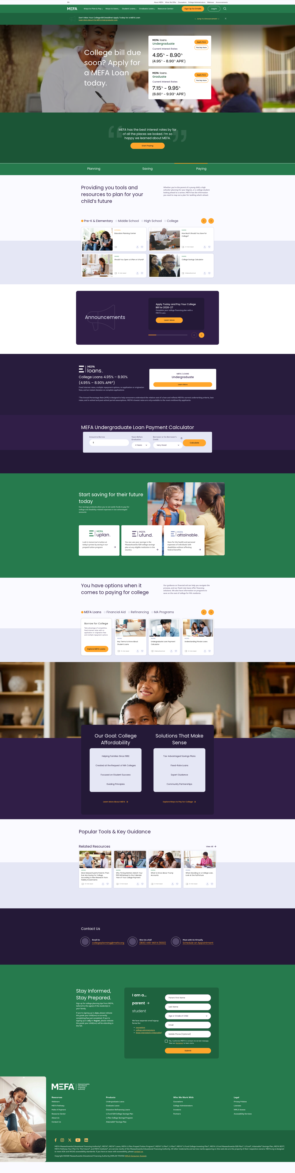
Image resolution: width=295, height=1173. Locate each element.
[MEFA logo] (72, 8)
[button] (226, 18)
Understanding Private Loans (196, 641)
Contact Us (56, 1122)
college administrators (145, 1030)
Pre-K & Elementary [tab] (98, 221)
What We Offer (170, 2)
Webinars (210, 2)
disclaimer (179, 1043)
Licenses (237, 1106)
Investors (177, 1110)
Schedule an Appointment (198, 942)
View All (209, 846)
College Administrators (196, 2)
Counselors (182, 2)
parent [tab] (138, 1003)
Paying (201, 169)
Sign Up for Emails (192, 8)
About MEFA (158, 2)
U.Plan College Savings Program (119, 1118)
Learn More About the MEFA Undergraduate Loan (98, 20)
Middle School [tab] (128, 221)
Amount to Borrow (97, 437)
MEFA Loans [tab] (92, 612)
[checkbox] (188, 1042)
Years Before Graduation (137, 438)
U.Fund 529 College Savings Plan (119, 1114)
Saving (147, 169)
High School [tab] (153, 221)
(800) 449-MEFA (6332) (152, 942)
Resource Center (165, 8)
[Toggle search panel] (225, 9)
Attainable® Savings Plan (116, 1122)
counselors (140, 1027)
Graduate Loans (146, 8)
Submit (188, 1050)
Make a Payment (59, 1110)
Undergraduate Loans (115, 1102)
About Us (55, 1118)
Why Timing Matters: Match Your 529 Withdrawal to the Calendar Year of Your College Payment (129, 875)
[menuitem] (93, 9)
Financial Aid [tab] (116, 612)
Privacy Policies (240, 1102)
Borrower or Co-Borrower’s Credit (168, 438)
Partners (177, 1114)
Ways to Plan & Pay (92, 8)
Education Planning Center (125, 233)
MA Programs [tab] (164, 612)
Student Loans (128, 8)
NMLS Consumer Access (135, 1156)
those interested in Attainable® (149, 1033)
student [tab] (139, 1011)
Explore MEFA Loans (96, 649)
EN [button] (68, 2)
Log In (214, 8)
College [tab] (172, 221)
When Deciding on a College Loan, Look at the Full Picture (199, 874)
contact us (138, 1151)
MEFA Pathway (58, 1106)
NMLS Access (239, 1110)
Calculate (194, 442)
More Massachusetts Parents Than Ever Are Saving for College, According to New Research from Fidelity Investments (95, 876)
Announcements (222, 2)
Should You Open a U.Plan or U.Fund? (129, 259)
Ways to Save (111, 8)
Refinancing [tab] (140, 612)
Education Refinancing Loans (118, 1110)
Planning (93, 169)
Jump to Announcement (207, 19)
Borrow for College (96, 623)
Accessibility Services (243, 1114)
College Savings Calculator (192, 259)
